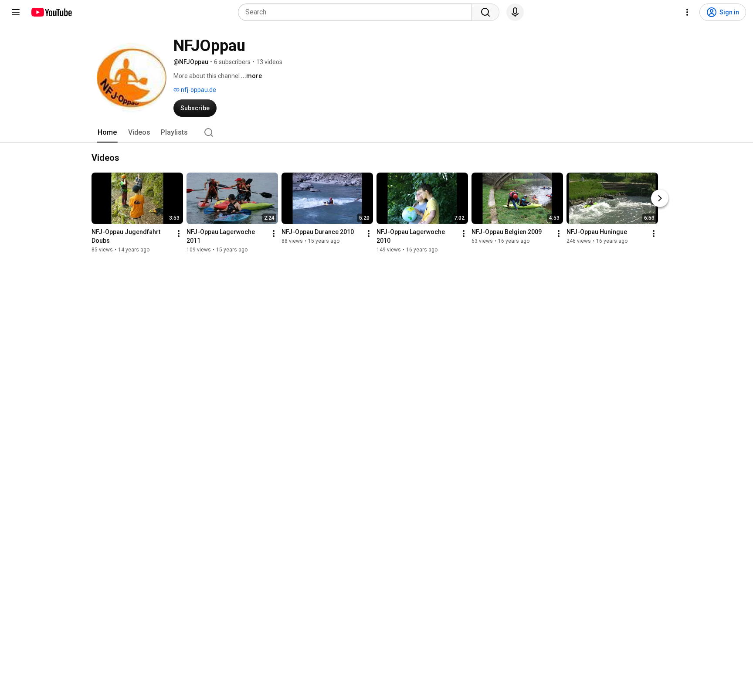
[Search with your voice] (515, 12)
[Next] (659, 198)
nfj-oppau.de (198, 89)
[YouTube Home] (51, 12)
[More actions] (178, 233)
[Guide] (15, 12)
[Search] (485, 12)
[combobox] (357, 12)
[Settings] (687, 12)
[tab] (107, 132)
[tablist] (376, 132)
